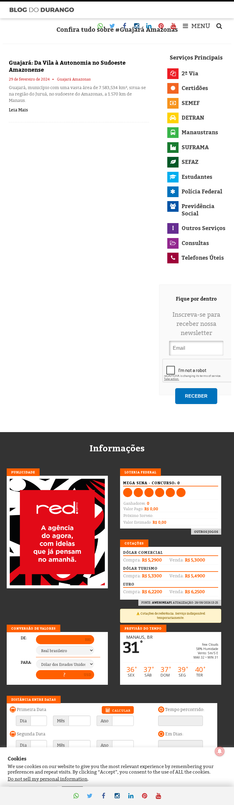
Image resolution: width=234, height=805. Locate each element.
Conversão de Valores (33, 628)
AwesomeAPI (162, 603)
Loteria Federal (140, 472)
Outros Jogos (206, 531)
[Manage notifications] (220, 751)
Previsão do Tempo (143, 628)
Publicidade (23, 472)
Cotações (134, 543)
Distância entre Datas (33, 699)
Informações (117, 448)
